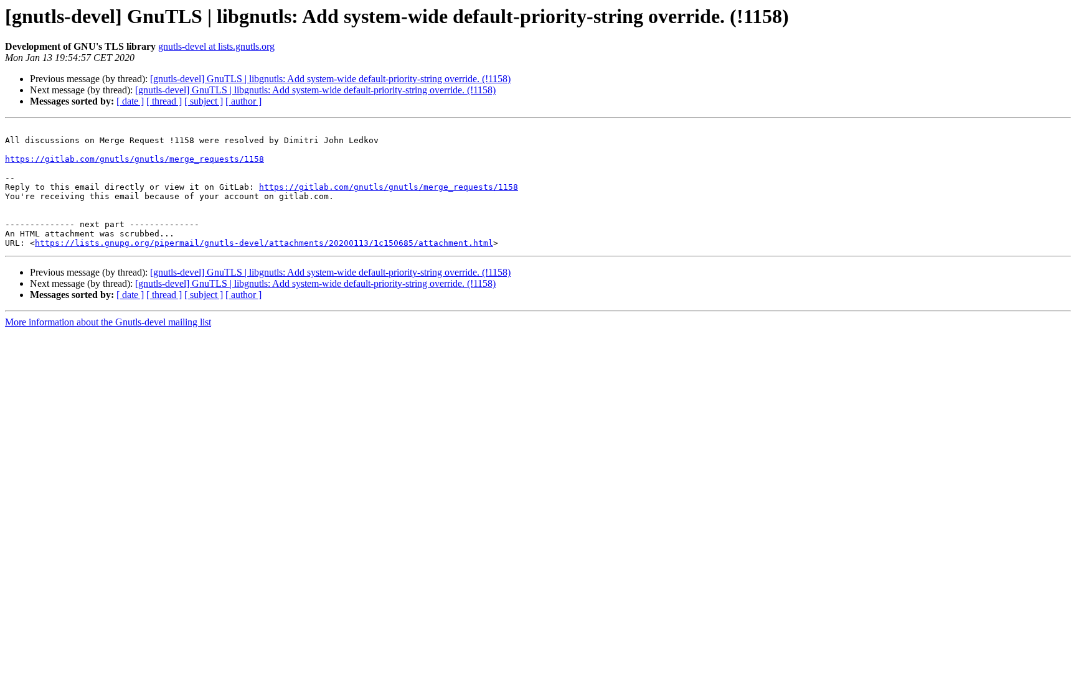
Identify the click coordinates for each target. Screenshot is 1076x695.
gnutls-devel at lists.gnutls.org (216, 46)
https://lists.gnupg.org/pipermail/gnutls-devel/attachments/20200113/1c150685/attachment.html (264, 243)
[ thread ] (164, 101)
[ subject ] (203, 101)
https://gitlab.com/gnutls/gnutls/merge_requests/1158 (134, 159)
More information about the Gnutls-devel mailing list (108, 322)
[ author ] (243, 101)
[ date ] (130, 101)
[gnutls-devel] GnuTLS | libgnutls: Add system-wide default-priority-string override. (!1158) (330, 78)
